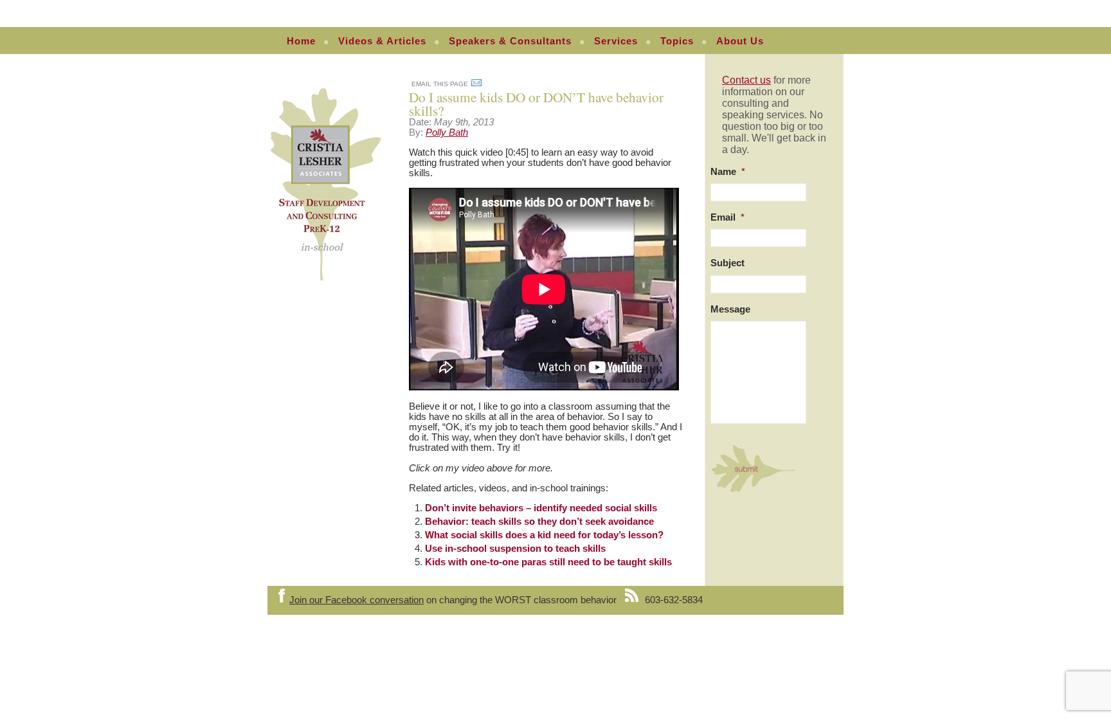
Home (301, 41)
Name (727, 172)
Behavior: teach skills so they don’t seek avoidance (539, 521)
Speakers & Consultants (510, 41)
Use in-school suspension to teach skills (515, 548)
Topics (677, 41)
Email (727, 217)
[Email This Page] (476, 85)
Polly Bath (447, 132)
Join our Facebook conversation (356, 600)
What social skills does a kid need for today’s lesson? (544, 535)
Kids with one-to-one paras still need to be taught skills (548, 562)
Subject (727, 263)
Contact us (746, 80)
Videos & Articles (382, 41)
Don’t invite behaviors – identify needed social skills (541, 508)
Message (730, 309)
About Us (740, 41)
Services (616, 41)
